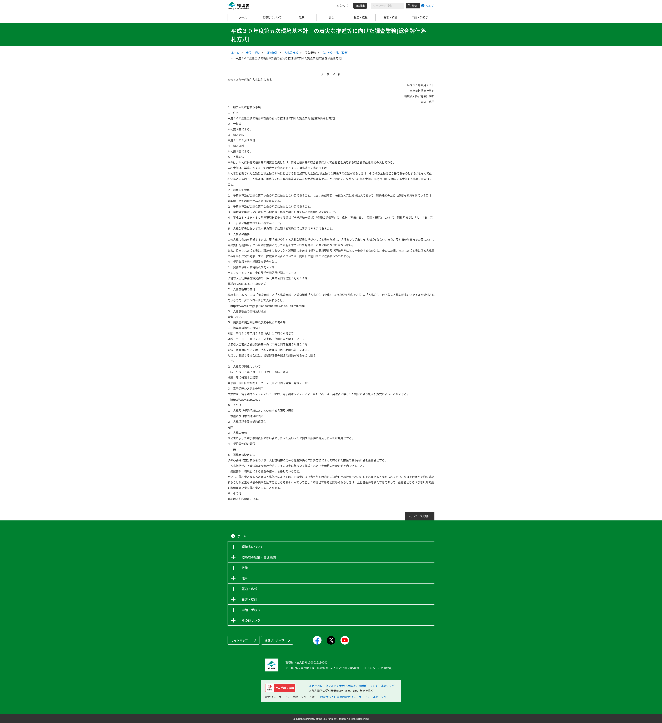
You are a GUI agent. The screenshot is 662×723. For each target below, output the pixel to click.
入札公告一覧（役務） (336, 53)
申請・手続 (253, 53)
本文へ (341, 5)
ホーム (242, 17)
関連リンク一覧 (274, 640)
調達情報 (272, 53)
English (360, 5)
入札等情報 (291, 53)
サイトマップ (239, 640)
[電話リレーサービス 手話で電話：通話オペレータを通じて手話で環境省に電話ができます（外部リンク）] (280, 688)
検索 (415, 5)
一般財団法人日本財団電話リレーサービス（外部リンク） (353, 697)
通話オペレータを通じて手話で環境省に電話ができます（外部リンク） (353, 686)
